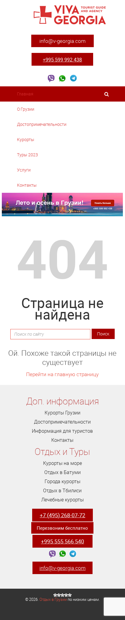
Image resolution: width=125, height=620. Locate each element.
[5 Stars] (70, 595)
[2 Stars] (59, 595)
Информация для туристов (62, 431)
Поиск (103, 334)
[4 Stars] (66, 595)
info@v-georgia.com (62, 40)
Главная (25, 94)
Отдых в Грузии (53, 599)
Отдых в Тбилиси (62, 490)
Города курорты (62, 481)
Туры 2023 (28, 155)
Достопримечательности (42, 124)
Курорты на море (62, 463)
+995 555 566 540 (62, 541)
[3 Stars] (62, 595)
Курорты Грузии (62, 412)
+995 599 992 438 (62, 59)
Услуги (24, 170)
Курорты (26, 139)
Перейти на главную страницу (62, 374)
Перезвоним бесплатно (62, 528)
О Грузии (26, 109)
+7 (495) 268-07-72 (62, 515)
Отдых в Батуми (62, 472)
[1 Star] (55, 595)
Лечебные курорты (62, 499)
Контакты (27, 185)
